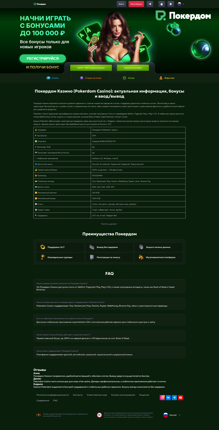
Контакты (78, 395)
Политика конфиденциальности (52, 395)
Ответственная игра (97, 395)
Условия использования (123, 395)
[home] (39, 4)
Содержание (42, 400)
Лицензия (144, 395)
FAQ (55, 400)
